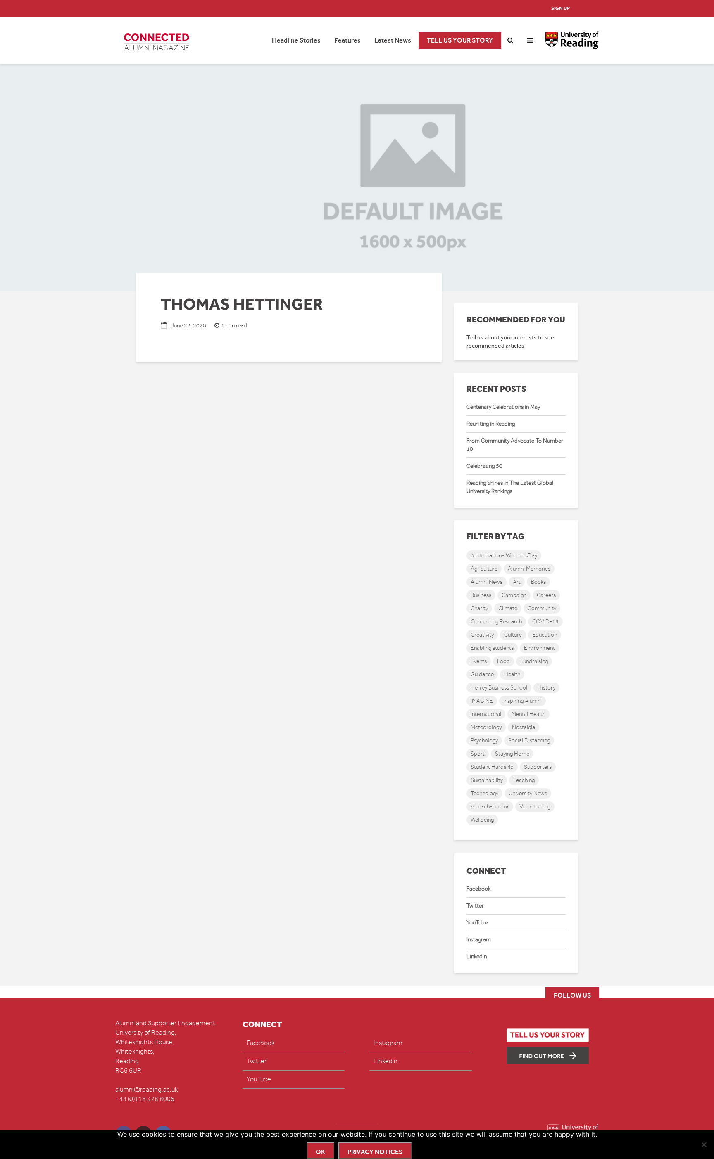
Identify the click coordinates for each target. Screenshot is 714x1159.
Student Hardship (492, 766)
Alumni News (486, 581)
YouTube (477, 922)
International (486, 714)
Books (538, 581)
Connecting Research (496, 621)
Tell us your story (460, 40)
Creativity (482, 634)
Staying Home (512, 753)
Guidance (482, 674)
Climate (507, 608)
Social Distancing (529, 740)
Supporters (538, 766)
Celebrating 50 (484, 465)
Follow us (572, 995)
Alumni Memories (529, 568)
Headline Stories (296, 40)
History (546, 687)
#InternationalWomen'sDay (504, 555)
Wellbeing (482, 819)
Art (517, 581)
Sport (478, 753)
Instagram (478, 939)
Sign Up (560, 8)
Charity (479, 608)
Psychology (484, 740)
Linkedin (476, 956)
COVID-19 (545, 621)
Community (542, 608)
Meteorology (486, 727)
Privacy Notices (374, 1152)
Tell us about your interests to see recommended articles (510, 341)
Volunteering (534, 806)
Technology (484, 793)
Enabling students (492, 648)
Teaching (524, 780)
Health (512, 674)
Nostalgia (523, 727)
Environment (539, 648)
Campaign (514, 595)
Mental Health (528, 714)
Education (544, 634)
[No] (704, 1144)
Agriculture (484, 568)
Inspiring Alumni (522, 700)
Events (479, 661)
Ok (320, 1152)
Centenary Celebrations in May (503, 406)
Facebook (478, 888)
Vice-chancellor (490, 806)
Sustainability (487, 780)
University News (528, 793)
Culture (513, 634)
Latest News (392, 40)
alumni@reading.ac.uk (146, 1089)
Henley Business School (499, 687)
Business (481, 595)
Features (347, 40)
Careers (546, 595)
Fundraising (534, 661)
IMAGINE (482, 700)
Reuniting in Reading (490, 423)
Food (503, 661)
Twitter (475, 905)
